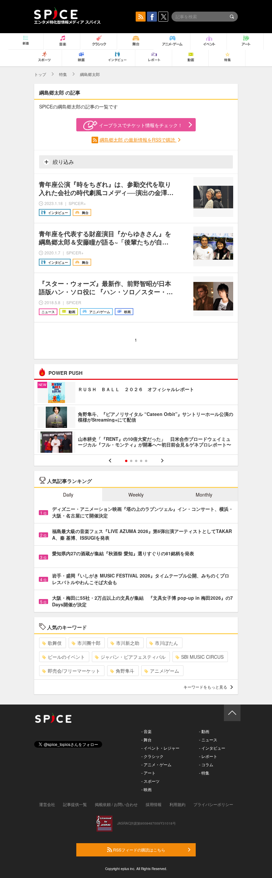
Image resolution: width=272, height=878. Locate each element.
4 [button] (141, 461)
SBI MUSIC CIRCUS (202, 656)
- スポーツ (150, 781)
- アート (148, 773)
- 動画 (204, 731)
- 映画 (146, 789)
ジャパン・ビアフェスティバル (133, 656)
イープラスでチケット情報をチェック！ (140, 125)
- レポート (208, 756)
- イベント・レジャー (160, 748)
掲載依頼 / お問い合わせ (116, 804)
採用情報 (154, 804)
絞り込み (62, 162)
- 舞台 (146, 739)
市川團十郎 (89, 643)
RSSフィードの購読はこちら (138, 849)
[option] (136, 418)
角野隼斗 (125, 670)
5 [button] (146, 461)
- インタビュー (212, 748)
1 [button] (126, 461)
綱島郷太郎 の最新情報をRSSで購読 (138, 139)
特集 (63, 74)
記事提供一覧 (75, 804)
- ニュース (208, 739)
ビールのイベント (66, 656)
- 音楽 (146, 731)
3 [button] (136, 461)
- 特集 (204, 773)
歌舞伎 (55, 643)
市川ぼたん (166, 643)
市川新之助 (127, 643)
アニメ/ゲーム (164, 670)
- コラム (206, 764)
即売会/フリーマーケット (74, 670)
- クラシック (152, 756)
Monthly (204, 494)
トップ (40, 74)
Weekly (136, 494)
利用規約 (177, 804)
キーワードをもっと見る (205, 687)
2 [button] (131, 461)
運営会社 (47, 804)
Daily (68, 494)
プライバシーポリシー (213, 804)
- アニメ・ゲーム (156, 764)
